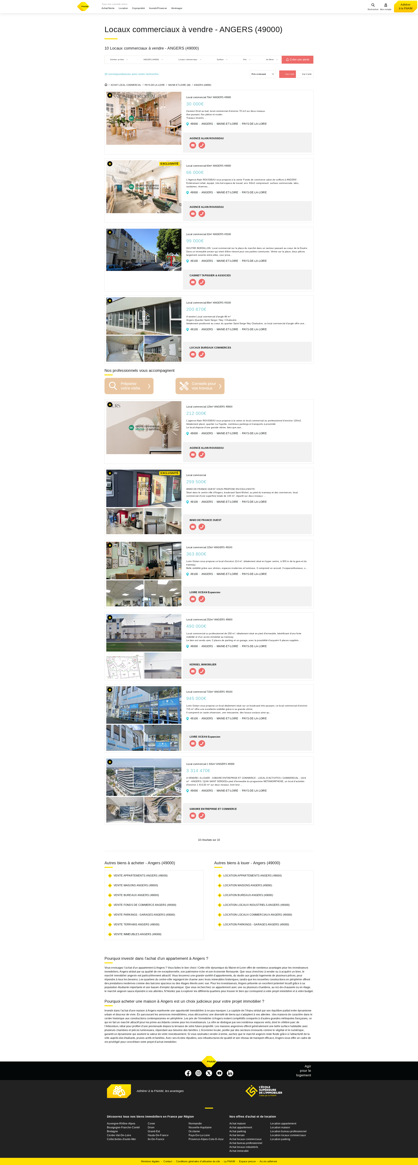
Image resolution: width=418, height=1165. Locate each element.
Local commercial (196, 475)
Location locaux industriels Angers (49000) (256, 905)
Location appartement (283, 1123)
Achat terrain (237, 1135)
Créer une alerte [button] (299, 59)
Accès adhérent (268, 1161)
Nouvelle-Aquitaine (200, 1127)
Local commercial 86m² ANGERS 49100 (208, 302)
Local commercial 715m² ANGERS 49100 (209, 691)
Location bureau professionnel (288, 1131)
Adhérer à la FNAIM (405, 6)
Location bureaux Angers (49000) (248, 895)
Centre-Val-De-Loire (119, 1135)
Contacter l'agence (193, 145)
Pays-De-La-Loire (199, 1135)
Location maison (280, 1127)
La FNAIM (229, 1161)
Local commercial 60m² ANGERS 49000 (208, 165)
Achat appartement (240, 1127)
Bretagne (112, 1131)
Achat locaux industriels (243, 1147)
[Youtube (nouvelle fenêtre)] (219, 1073)
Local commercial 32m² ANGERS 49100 (208, 234)
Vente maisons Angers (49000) (136, 885)
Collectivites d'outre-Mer (121, 1139)
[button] (108, 8)
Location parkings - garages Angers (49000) (256, 924)
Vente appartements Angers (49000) (141, 875)
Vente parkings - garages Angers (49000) (144, 914)
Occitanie (194, 1131)
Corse (151, 1123)
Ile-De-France (156, 1139)
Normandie (195, 1123)
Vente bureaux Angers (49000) (136, 895)
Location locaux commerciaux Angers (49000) (257, 914)
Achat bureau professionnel (245, 1143)
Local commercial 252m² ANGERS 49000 (209, 619)
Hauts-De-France (158, 1135)
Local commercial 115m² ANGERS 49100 (209, 547)
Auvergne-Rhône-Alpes (121, 1123)
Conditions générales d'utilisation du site (198, 1161)
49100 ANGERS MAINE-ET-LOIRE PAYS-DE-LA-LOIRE (228, 261)
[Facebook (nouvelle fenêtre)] (188, 1073)
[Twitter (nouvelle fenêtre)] (209, 1073)
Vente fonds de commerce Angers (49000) (145, 905)
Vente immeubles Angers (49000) (137, 934)
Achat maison (237, 1123)
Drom (151, 1127)
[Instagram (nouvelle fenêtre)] (198, 1073)
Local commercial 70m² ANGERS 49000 (208, 97)
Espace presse (247, 1161)
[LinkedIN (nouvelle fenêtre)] (230, 1073)
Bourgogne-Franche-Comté (123, 1127)
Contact (167, 1161)
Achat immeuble (239, 1151)
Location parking (280, 1139)
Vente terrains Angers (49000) (136, 924)
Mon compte (386, 9)
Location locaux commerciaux (288, 1135)
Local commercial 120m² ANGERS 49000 (209, 406)
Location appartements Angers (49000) (252, 875)
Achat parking (237, 1131)
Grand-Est (154, 1131)
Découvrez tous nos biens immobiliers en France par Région (150, 1116)
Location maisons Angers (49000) (247, 885)
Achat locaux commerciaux (245, 1139)
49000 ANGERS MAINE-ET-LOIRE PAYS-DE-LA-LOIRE (228, 123)
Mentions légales (150, 1161)
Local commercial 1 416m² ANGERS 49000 (210, 764)
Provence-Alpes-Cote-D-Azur (206, 1139)
